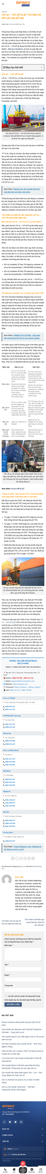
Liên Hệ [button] (5, 1141)
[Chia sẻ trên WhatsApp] (13, 858)
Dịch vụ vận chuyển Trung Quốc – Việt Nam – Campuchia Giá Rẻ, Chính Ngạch (19, 1088)
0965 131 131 (28, 678)
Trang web (8, 986)
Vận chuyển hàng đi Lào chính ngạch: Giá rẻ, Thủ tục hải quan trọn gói (23, 1038)
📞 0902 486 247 (9, 803)
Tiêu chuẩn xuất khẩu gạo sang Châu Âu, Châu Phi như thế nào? (34, 922)
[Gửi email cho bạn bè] (25, 858)
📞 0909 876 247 (9, 706)
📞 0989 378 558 (9, 741)
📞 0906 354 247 (9, 782)
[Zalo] (15, 1122)
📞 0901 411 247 (9, 709)
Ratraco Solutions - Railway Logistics (27, 687)
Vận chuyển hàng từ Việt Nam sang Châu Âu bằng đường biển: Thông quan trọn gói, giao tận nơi (21, 1066)
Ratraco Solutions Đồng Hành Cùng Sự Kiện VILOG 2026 (21, 1023)
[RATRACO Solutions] (23, 1107)
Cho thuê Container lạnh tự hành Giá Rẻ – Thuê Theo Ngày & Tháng (22, 1045)
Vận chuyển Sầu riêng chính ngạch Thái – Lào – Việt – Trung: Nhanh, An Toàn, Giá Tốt (22, 1074)
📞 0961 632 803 (9, 765)
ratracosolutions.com (20, 684)
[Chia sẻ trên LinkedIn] (33, 858)
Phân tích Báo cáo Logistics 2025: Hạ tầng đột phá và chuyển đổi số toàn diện (22, 1052)
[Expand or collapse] (41, 67)
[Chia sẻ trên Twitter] (21, 858)
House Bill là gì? (17, 489)
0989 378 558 (17, 678)
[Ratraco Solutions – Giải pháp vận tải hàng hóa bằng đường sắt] (23, 3)
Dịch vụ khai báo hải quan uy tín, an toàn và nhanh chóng (20, 1081)
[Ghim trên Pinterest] (29, 858)
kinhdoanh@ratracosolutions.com (23, 681)
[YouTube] (10, 1122)
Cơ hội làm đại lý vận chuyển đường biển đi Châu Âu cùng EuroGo (22, 1059)
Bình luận (8, 945)
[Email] (21, 1122)
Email (7, 975)
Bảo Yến (22, 24)
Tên (6, 965)
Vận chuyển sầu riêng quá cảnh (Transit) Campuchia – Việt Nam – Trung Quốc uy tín (22, 1030)
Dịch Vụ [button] (5, 1129)
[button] (3, 4)
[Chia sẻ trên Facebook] (17, 858)
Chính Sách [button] (7, 1135)
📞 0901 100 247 (9, 800)
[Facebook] (4, 1122)
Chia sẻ (4, 12)
